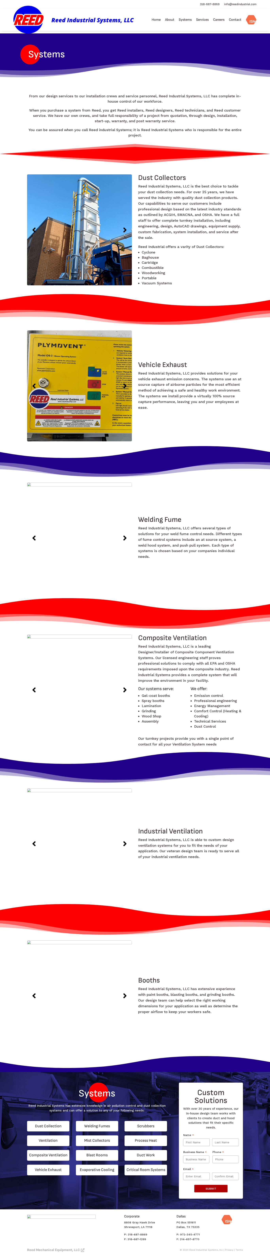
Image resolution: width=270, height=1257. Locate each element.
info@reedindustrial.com (240, 4)
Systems (185, 20)
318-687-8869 (210, 4)
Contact (235, 20)
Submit (211, 1188)
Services (202, 20)
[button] (34, 230)
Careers (219, 20)
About (169, 20)
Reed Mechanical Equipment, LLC (53, 1250)
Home (156, 20)
